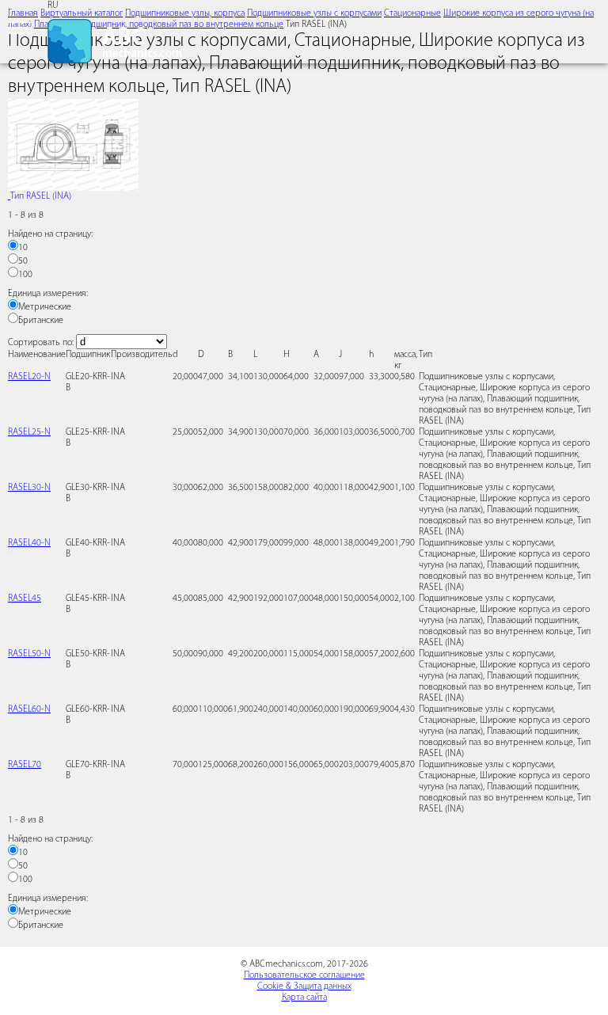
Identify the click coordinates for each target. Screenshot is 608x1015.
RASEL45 (24, 598)
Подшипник (88, 354)
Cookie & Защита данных (304, 986)
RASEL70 (24, 765)
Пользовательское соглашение (304, 975)
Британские (40, 320)
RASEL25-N (29, 432)
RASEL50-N (29, 654)
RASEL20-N (29, 377)
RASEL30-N (29, 487)
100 (25, 274)
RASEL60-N (29, 709)
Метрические (44, 307)
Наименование (37, 354)
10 (23, 248)
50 (23, 261)
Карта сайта (304, 997)
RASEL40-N (29, 543)
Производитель (142, 354)
